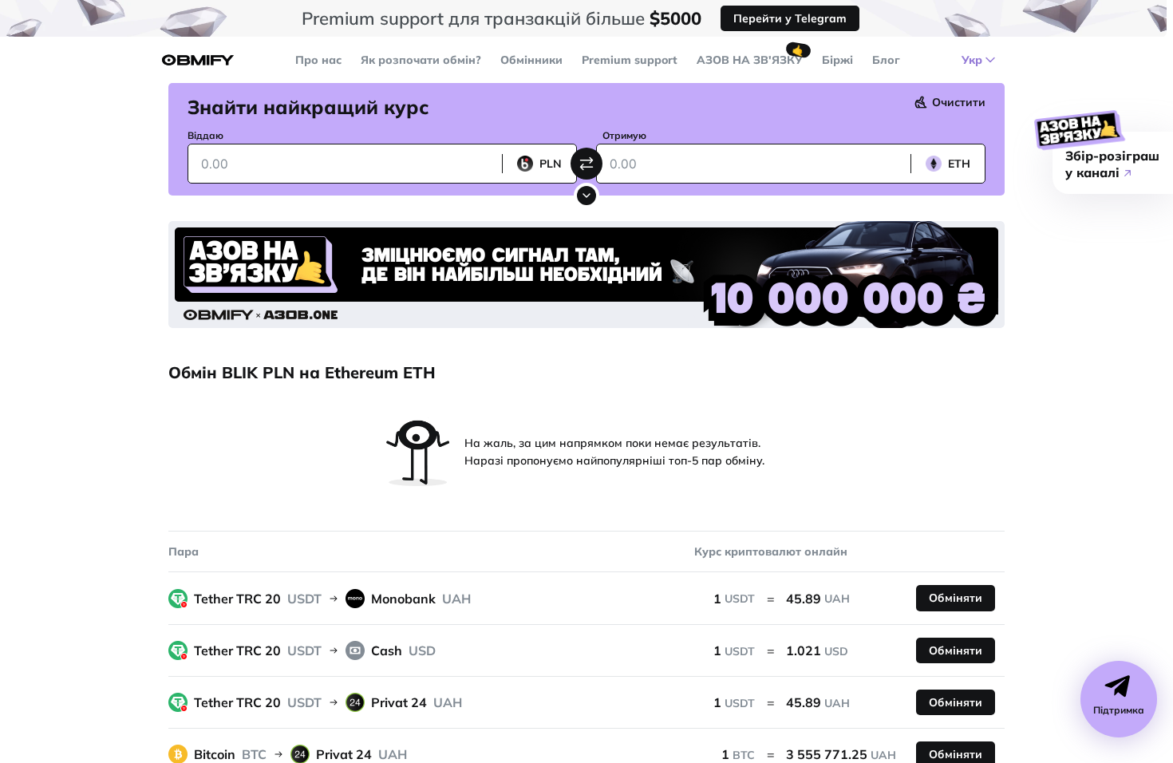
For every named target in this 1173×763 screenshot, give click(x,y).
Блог (886, 60)
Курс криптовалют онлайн (770, 551)
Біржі (837, 60)
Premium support (629, 60)
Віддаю (205, 135)
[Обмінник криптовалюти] (198, 60)
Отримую (624, 135)
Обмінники (531, 60)
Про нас (318, 60)
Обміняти (955, 598)
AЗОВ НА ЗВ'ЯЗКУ (750, 60)
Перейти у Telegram (790, 18)
